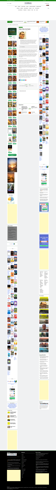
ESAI (10, 487)
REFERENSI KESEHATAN (20, 487)
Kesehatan (18, 8)
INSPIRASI (8, 487)
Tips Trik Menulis (37, 8)
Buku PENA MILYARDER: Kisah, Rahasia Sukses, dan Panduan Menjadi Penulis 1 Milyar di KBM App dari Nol (44, 357)
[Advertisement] (28, 15)
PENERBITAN (10, 407)
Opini (21, 27)
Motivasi (27, 6)
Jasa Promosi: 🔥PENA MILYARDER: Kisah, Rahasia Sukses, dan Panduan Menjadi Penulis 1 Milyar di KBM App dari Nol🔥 (13, 460)
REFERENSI (14, 404)
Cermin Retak (15, 21)
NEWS (16, 406)
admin (20, 30)
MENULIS (9, 406)
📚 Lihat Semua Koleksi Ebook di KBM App (12, 155)
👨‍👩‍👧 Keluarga (14, 37)
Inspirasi (19, 6)
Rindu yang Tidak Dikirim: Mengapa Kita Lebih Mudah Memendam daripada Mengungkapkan (44, 369)
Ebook (22, 474)
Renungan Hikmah (38, 6)
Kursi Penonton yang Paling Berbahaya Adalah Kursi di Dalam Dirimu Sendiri (12, 233)
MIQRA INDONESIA (12, 406)
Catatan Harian (23, 6)
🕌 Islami (14, 38)
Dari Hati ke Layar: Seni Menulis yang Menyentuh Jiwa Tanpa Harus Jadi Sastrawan (44, 195)
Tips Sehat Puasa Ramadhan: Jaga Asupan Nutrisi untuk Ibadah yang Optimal (43, 366)
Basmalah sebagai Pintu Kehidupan (41, 21)
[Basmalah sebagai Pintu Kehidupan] (35, 22)
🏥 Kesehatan (14, 36)
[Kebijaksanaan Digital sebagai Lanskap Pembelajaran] (19, 22)
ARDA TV (16, 6)
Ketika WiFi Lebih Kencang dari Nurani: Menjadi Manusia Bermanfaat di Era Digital (12, 230)
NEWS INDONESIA (45, 487)
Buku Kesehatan (23, 470)
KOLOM (40, 28)
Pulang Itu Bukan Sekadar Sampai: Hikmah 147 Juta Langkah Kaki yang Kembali (44, 373)
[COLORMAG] (12, 455)
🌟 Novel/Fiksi (10, 38)
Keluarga (30, 8)
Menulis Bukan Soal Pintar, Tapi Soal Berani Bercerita (13, 462)
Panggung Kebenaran (43, 0)
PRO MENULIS (35, 487)
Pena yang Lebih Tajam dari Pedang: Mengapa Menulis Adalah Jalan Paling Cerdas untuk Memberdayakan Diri (44, 200)
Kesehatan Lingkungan (32, 6)
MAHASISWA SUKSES (10, 405)
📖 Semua (10, 36)
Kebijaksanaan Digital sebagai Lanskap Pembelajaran (27, 21)
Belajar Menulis (26, 8)
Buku (33, 8)
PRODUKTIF (15, 405)
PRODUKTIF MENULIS (31, 487)
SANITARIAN (10, 404)
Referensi (21, 8)
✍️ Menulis (10, 37)
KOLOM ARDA (12, 487)
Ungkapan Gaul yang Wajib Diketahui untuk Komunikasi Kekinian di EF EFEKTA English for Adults (25, 108)
